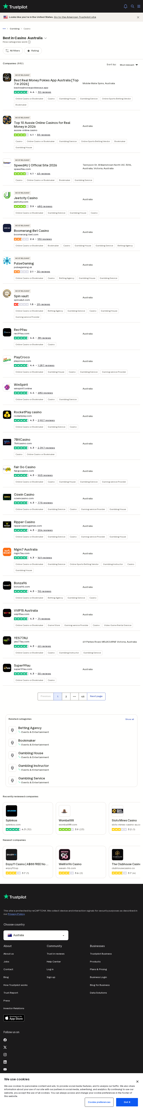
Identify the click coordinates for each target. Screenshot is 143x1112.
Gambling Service (88, 98)
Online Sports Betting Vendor (116, 98)
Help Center (54, 961)
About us (8, 953)
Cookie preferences (99, 1102)
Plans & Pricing (98, 969)
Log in (50, 969)
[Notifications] (125, 6)
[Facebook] (5, 1039)
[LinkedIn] (5, 1061)
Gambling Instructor (113, 564)
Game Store (54, 625)
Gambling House (67, 98)
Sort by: (111, 64)
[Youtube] (5, 1069)
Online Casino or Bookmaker (29, 98)
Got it (127, 1102)
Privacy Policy (16, 914)
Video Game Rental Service (117, 625)
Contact (8, 969)
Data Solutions (98, 992)
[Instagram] (5, 1054)
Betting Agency (125, 245)
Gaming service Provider (27, 317)
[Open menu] (138, 6)
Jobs (6, 961)
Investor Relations (13, 1008)
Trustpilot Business (101, 953)
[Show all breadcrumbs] (5, 28)
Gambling (14, 28)
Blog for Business (100, 985)
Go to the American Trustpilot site (75, 17)
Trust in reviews (56, 953)
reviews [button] (44, 92)
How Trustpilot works (15, 985)
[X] (5, 1046)
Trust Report (10, 992)
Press (6, 1000)
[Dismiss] (138, 17)
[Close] (137, 1081)
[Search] (132, 6)
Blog (6, 977)
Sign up (51, 977)
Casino (51, 98)
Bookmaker (21, 104)
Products (95, 961)
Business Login (98, 977)
